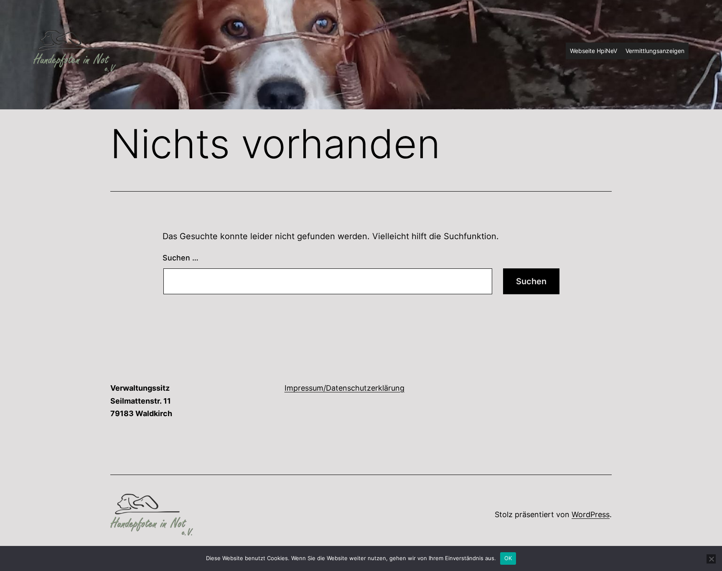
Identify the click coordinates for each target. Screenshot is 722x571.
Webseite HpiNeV (593, 50)
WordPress (591, 514)
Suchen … (180, 257)
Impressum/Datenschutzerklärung (344, 388)
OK (508, 558)
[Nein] (711, 558)
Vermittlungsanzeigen (654, 50)
